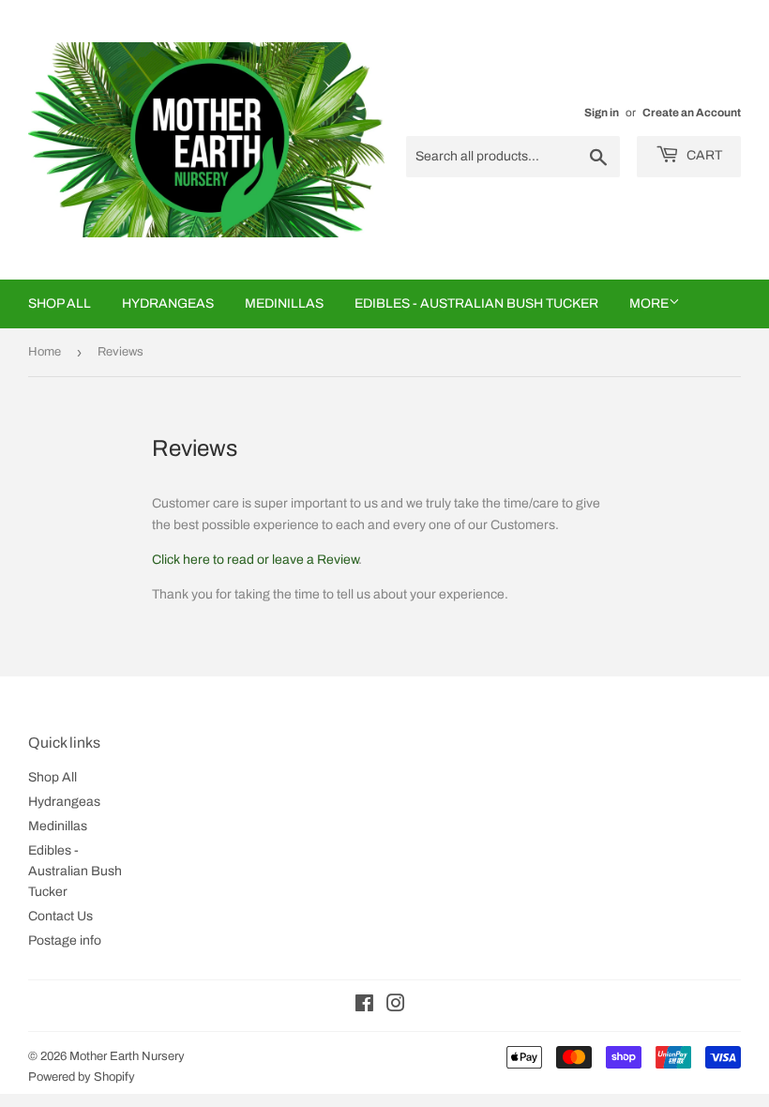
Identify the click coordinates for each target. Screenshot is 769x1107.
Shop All (59, 303)
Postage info (64, 940)
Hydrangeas (168, 303)
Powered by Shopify (81, 1077)
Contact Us (60, 916)
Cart (703, 155)
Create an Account (691, 112)
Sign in (601, 112)
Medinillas (284, 303)
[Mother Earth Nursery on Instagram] (395, 1006)
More (649, 303)
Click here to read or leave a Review (255, 560)
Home (44, 351)
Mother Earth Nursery (127, 1056)
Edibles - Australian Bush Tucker (476, 303)
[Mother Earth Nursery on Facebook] (364, 1006)
